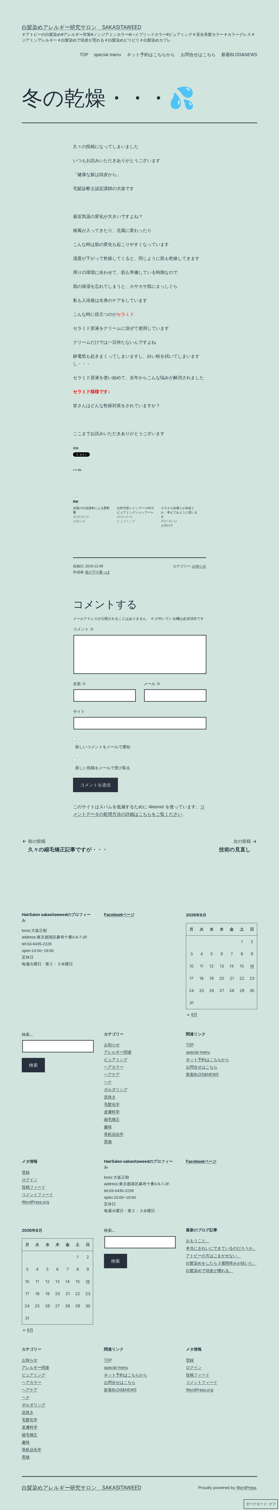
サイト (79, 711)
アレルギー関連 (117, 1052)
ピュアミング (116, 1059)
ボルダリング (116, 1089)
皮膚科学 (112, 1111)
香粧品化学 (114, 1134)
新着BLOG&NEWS (239, 54)
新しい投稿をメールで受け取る (102, 768)
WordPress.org (35, 1202)
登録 (26, 1172)
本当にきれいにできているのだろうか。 (221, 1248)
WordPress (246, 1487)
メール (152, 684)
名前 (79, 684)
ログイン (29, 1179)
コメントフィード (37, 1194)
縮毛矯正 (112, 1119)
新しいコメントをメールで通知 (102, 747)
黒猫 (108, 1141)
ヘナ (108, 1082)
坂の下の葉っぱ (97, 572)
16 (252, 966)
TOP (84, 54)
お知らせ (199, 566)
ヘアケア (112, 1074)
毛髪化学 (112, 1104)
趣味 (108, 1127)
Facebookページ (119, 914)
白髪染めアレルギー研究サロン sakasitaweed (81, 27)
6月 (194, 1014)
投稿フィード (33, 1187)
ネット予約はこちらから (151, 54)
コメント (83, 629)
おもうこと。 (197, 1240)
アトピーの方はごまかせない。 (213, 1255)
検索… (27, 1034)
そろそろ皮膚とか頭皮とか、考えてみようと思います (179, 512)
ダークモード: (257, 1504)
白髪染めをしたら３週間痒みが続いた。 (221, 1263)
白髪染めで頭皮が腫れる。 (209, 1270)
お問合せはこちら (198, 54)
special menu (107, 54)
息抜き (110, 1097)
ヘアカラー (114, 1067)
